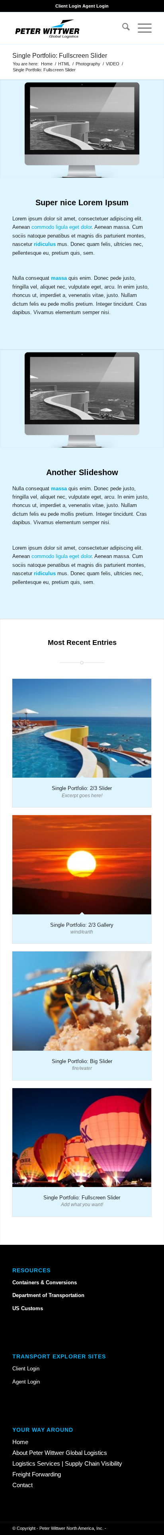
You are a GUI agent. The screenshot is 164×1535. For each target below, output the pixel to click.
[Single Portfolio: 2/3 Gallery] (81, 864)
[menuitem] (122, 28)
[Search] (122, 28)
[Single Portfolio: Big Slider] (81, 1000)
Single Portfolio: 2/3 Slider (82, 788)
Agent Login (95, 6)
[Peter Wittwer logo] (68, 28)
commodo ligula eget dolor (61, 227)
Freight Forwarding (36, 1474)
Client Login (68, 6)
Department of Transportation (48, 1295)
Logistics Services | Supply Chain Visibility (67, 1463)
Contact (22, 1485)
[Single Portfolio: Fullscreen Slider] (81, 1137)
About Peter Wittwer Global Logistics (59, 1452)
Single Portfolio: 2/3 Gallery (81, 925)
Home (20, 1442)
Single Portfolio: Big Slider (82, 1061)
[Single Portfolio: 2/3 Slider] (81, 728)
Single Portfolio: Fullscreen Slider (59, 55)
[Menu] (141, 28)
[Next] (157, 128)
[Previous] (7, 128)
